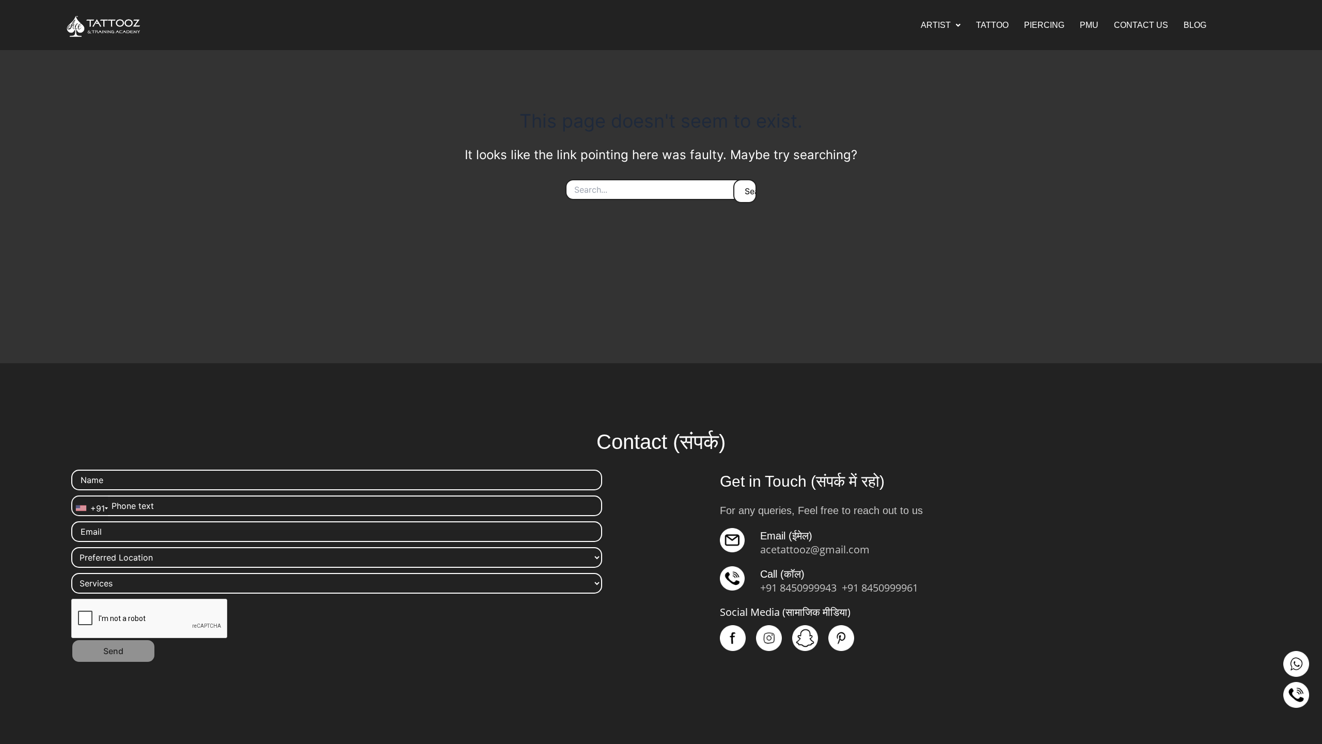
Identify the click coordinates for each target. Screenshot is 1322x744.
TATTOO (992, 25)
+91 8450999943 (798, 588)
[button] (940, 25)
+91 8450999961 (880, 588)
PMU (1089, 25)
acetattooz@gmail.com (815, 549)
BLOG (1195, 25)
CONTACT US (1141, 25)
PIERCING (1044, 25)
